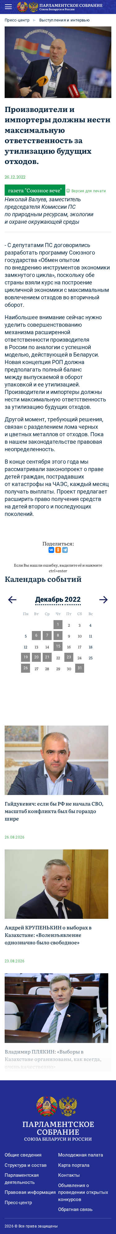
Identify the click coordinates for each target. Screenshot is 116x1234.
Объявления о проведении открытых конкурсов (83, 1192)
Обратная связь (75, 1209)
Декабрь (49, 599)
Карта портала (73, 1165)
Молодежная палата (80, 1155)
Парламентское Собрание (58, 1130)
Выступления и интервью (64, 20)
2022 (73, 599)
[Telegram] (65, 550)
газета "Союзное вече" (35, 190)
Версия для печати (88, 191)
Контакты (69, 1175)
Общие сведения (23, 1155)
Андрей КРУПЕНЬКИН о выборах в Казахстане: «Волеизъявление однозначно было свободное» (48, 934)
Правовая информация (30, 1192)
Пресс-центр (17, 20)
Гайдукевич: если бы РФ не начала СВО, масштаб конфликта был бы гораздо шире (54, 811)
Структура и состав (26, 1165)
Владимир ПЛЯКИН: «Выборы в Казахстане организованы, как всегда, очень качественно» (53, 1059)
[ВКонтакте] (51, 550)
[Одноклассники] (58, 550)
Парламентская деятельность (22, 1178)
